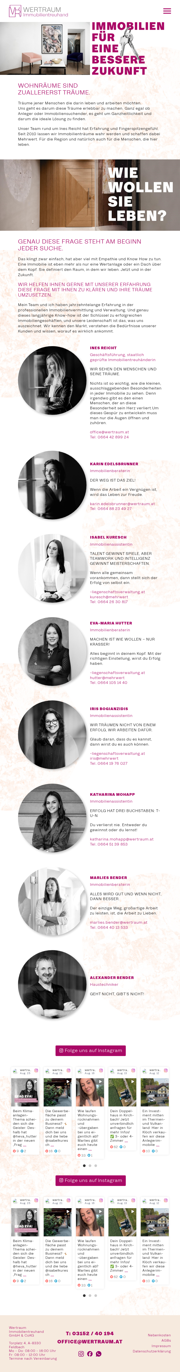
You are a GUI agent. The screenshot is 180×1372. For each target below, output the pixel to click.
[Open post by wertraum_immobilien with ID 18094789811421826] (25, 1092)
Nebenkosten (159, 1335)
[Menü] (167, 11)
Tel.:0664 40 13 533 (109, 927)
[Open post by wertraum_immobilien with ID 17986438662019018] (90, 1092)
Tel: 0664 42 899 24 (109, 437)
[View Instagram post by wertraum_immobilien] (36, 1103)
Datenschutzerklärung (152, 1351)
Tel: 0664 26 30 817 (109, 602)
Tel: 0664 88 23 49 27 (111, 509)
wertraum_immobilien (25, 1082)
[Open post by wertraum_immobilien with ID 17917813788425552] (58, 1092)
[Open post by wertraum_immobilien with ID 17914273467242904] (155, 1092)
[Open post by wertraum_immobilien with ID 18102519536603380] (122, 1092)
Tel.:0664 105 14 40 (109, 683)
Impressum (161, 1346)
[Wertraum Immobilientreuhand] (38, 11)
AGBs (166, 1340)
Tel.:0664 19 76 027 (109, 763)
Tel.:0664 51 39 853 (109, 844)
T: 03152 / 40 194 (90, 1334)
